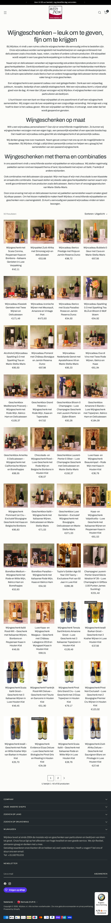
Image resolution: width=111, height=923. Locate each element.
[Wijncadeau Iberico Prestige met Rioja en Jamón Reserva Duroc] (69, 232)
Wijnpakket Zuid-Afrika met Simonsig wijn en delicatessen (42, 251)
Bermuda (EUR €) (28, 902)
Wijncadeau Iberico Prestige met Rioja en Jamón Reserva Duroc (68, 251)
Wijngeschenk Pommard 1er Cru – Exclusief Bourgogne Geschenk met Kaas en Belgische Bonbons (16, 518)
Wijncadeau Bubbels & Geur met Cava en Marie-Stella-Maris (95, 251)
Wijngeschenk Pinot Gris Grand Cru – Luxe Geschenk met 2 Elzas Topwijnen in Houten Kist (68, 694)
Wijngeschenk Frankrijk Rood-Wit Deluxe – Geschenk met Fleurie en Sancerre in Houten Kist (42, 694)
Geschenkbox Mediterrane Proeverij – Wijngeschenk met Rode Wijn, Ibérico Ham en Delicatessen (16, 409)
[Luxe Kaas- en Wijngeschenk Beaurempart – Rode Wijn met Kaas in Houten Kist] (95, 439)
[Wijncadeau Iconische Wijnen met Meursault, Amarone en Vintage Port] (42, 288)
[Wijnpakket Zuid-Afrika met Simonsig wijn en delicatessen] (42, 232)
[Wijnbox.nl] (55, 12)
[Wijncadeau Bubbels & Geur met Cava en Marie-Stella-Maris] (95, 232)
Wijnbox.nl (23, 906)
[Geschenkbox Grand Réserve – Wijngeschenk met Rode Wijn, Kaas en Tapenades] (42, 386)
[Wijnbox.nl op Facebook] (5, 884)
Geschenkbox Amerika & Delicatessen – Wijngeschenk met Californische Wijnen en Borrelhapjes (15, 462)
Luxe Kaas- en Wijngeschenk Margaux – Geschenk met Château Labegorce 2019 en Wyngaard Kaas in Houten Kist (42, 638)
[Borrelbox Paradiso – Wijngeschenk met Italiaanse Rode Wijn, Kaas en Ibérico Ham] (42, 556)
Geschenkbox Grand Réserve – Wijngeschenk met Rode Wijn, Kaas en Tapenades (42, 409)
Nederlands (8, 902)
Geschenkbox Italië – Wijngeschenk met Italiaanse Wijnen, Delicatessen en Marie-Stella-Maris (42, 518)
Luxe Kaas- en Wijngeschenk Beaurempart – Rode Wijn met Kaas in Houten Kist (95, 462)
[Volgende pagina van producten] (64, 778)
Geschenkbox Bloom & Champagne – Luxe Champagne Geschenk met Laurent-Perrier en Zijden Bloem (69, 409)
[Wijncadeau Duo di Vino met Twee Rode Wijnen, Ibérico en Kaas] (95, 337)
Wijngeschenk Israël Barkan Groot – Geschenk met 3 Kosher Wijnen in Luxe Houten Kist (95, 634)
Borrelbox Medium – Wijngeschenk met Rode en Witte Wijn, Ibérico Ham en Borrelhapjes (15, 578)
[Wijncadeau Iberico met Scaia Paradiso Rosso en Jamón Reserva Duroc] (69, 288)
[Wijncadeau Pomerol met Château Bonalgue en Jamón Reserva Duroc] (42, 337)
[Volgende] (84, 2)
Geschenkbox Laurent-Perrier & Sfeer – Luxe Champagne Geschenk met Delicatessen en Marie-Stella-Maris (69, 462)
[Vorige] (26, 2)
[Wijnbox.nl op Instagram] (10, 884)
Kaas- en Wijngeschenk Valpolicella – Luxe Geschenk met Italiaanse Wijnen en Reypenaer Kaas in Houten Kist (95, 522)
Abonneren (100, 874)
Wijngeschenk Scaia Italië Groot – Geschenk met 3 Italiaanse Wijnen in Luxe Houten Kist (15, 694)
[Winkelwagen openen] (5, 13)
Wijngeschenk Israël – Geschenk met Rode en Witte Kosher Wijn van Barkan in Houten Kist (16, 751)
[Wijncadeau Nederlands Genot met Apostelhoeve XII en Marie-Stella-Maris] (69, 337)
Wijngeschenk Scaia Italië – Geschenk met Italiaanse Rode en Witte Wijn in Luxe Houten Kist (69, 751)
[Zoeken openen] (100, 13)
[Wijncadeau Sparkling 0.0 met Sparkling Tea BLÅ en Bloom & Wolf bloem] (95, 288)
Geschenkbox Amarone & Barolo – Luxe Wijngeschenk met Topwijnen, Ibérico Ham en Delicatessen (95, 409)
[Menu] (106, 894)
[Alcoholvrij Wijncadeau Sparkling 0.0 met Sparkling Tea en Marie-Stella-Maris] (16, 337)
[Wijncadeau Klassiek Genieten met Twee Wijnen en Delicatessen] (16, 288)
